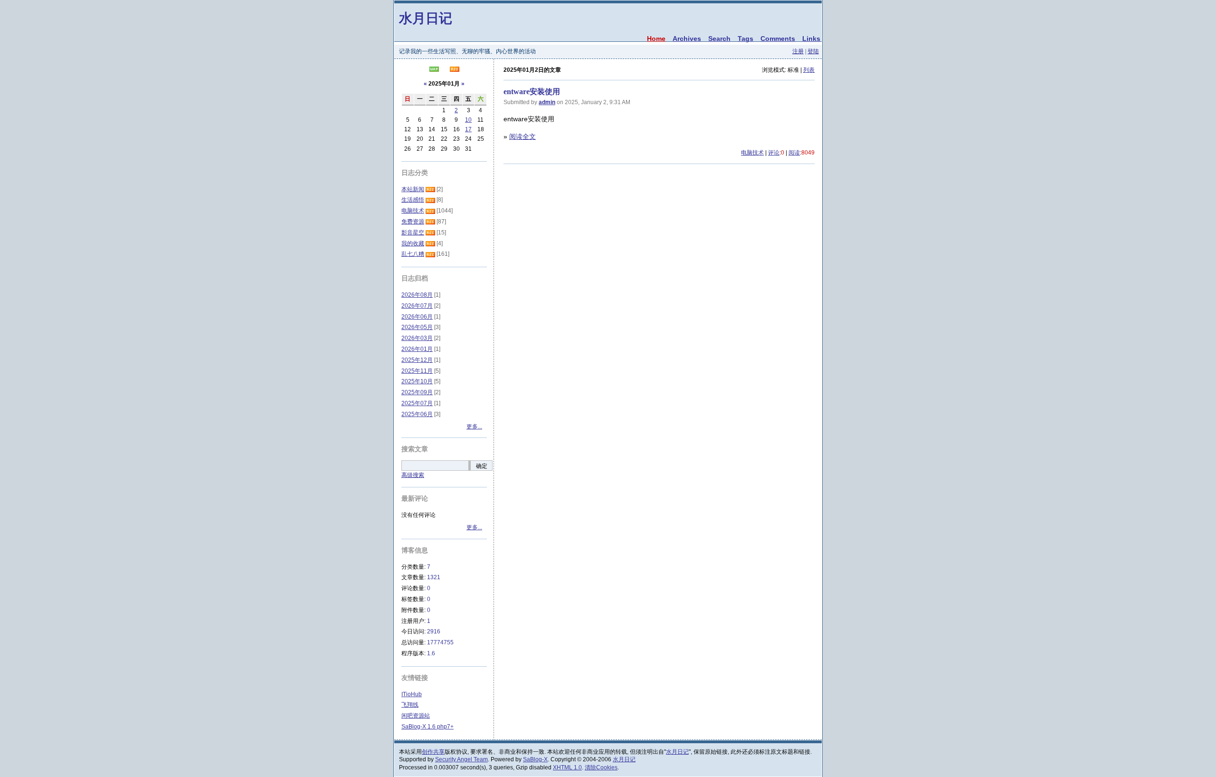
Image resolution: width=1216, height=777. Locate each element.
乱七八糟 (412, 254)
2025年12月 (417, 360)
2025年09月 (417, 392)
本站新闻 (412, 189)
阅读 (794, 152)
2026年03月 (417, 338)
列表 (809, 70)
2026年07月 (417, 305)
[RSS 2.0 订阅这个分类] (430, 189)
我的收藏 (412, 243)
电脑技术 (752, 152)
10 (468, 120)
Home (656, 38)
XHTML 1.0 (567, 767)
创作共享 (433, 751)
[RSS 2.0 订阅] (454, 70)
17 (468, 129)
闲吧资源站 (415, 715)
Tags (745, 38)
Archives (687, 38)
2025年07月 (417, 403)
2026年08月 (417, 294)
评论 (773, 152)
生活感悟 (412, 199)
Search (719, 38)
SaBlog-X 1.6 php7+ (427, 726)
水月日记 (425, 18)
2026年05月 (417, 327)
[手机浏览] (434, 70)
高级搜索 (412, 475)
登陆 (813, 51)
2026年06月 (417, 316)
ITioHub (411, 694)
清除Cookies (601, 767)
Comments (777, 38)
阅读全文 (522, 136)
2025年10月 (417, 381)
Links (811, 38)
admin (547, 102)
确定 (481, 466)
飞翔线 (409, 704)
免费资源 (412, 221)
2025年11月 (417, 371)
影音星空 (412, 232)
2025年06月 (417, 414)
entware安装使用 (532, 91)
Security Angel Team (461, 759)
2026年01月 (417, 349)
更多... (474, 426)
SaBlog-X (535, 759)
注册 (798, 51)
